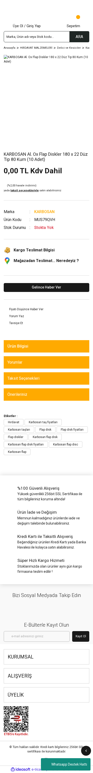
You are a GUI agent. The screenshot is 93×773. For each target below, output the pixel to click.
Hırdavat (13, 422)
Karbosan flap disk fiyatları (26, 444)
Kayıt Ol (81, 636)
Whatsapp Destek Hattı (69, 764)
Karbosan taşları (19, 429)
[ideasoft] (21, 769)
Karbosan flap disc (65, 444)
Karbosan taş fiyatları (43, 422)
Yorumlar (14, 362)
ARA (79, 36)
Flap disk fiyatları (72, 429)
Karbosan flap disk (45, 437)
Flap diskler (15, 437)
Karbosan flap (17, 452)
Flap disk (45, 429)
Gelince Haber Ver (46, 287)
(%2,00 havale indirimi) (32, 188)
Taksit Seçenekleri (23, 378)
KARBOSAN (44, 211)
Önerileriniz (17, 394)
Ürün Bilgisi (17, 346)
